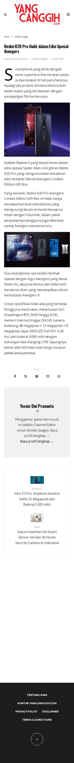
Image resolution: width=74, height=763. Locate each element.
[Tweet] (25, 376)
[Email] (47, 376)
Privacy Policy (26, 711)
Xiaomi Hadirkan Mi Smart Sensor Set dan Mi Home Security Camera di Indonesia (37, 535)
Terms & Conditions (37, 719)
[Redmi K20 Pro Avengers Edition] (37, 249)
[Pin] (36, 376)
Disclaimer (50, 711)
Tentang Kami (37, 695)
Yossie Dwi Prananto (16, 58)
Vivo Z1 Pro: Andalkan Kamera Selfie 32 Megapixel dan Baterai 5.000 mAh (37, 497)
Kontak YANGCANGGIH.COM (36, 703)
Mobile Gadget (39, 58)
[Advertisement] (37, 628)
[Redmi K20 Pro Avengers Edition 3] (37, 130)
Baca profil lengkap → (37, 441)
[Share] (15, 376)
